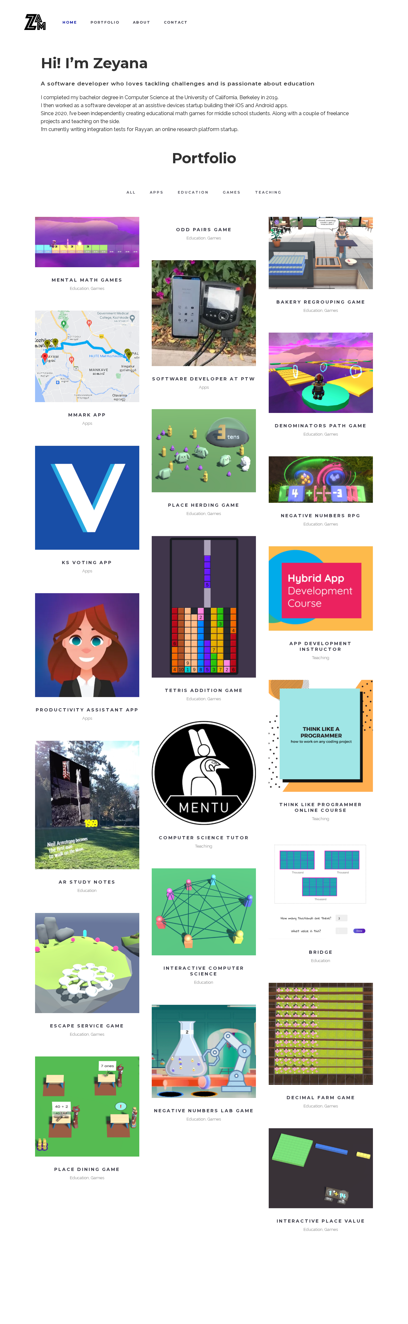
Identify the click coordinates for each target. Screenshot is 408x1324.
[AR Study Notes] (87, 805)
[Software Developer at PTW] (204, 313)
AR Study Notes (87, 882)
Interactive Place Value (321, 1221)
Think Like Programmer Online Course (320, 807)
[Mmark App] (87, 356)
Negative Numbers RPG (321, 516)
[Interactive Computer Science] (204, 912)
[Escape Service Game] (87, 963)
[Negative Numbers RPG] (321, 479)
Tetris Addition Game (204, 690)
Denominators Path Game (321, 426)
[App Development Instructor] (321, 588)
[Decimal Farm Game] (321, 1034)
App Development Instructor (320, 646)
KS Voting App (87, 562)
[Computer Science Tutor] (204, 773)
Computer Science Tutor (204, 838)
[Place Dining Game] (87, 1106)
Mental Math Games (87, 280)
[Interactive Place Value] (321, 1168)
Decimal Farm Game (321, 1097)
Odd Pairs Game (204, 229)
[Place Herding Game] (204, 450)
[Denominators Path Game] (321, 373)
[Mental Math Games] (87, 242)
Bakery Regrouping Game (320, 302)
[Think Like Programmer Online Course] (321, 736)
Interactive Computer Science (204, 971)
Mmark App (87, 415)
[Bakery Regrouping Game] (321, 253)
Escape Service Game (87, 1026)
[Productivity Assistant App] (87, 645)
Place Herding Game (203, 505)
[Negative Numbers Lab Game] (204, 1051)
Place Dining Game (87, 1169)
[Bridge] (321, 890)
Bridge (321, 952)
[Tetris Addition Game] (204, 607)
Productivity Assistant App (87, 710)
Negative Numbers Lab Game (204, 1111)
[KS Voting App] (87, 498)
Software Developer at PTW (203, 379)
